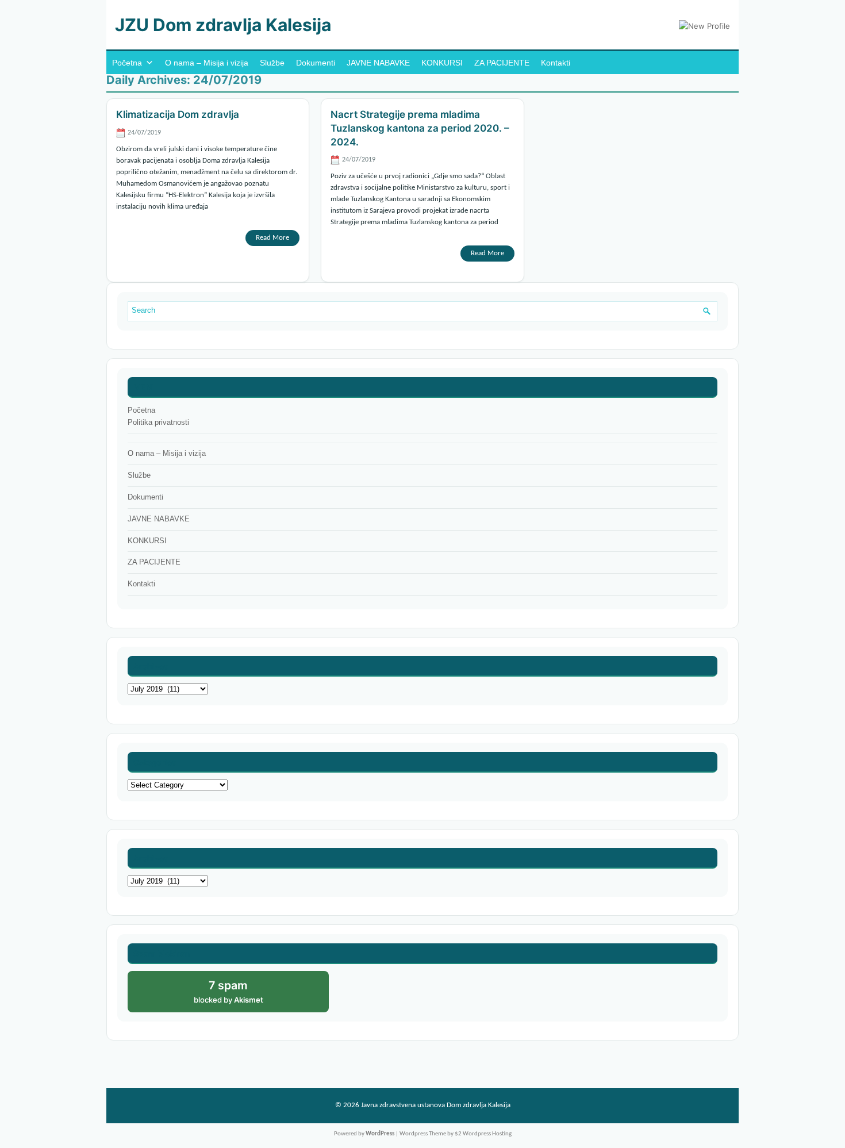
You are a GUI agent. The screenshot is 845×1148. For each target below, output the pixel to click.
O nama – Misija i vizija (206, 62)
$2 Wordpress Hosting (483, 1134)
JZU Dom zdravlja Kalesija (223, 24)
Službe (272, 62)
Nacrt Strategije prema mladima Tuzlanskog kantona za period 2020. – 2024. (420, 128)
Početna (127, 62)
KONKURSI (442, 62)
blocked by (241, 995)
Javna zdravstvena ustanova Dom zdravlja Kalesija (435, 1105)
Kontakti (555, 62)
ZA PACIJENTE (501, 62)
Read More (272, 237)
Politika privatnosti (158, 422)
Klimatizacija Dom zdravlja (177, 114)
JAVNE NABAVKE (378, 62)
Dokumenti (315, 62)
